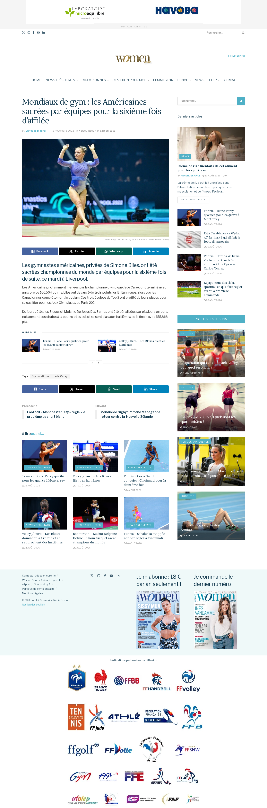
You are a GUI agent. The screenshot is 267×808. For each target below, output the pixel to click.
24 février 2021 (191, 481)
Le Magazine (236, 55)
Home (36, 80)
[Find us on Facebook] (33, 32)
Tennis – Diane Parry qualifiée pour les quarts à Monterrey (66, 343)
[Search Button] (242, 32)
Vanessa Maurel (36, 130)
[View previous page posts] (92, 363)
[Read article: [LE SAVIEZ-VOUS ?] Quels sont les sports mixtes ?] (211, 407)
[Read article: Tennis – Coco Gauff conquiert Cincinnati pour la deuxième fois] (146, 456)
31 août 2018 (189, 427)
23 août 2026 (83, 547)
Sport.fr (56, 580)
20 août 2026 (133, 543)
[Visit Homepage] (133, 55)
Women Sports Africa (35, 580)
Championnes (94, 80)
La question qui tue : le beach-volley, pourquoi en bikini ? (209, 365)
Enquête (187, 333)
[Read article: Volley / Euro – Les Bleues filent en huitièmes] (107, 345)
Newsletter (206, 80)
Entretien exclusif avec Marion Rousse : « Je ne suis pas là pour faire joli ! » (211, 473)
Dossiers (187, 496)
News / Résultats (60, 80)
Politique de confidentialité (38, 588)
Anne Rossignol (190, 175)
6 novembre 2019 (192, 373)
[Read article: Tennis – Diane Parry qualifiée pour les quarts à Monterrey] (31, 345)
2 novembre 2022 (63, 130)
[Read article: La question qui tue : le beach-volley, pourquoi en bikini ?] (211, 353)
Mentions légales (32, 593)
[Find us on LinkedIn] (43, 32)
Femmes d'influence (195, 441)
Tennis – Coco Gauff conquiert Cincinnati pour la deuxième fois (145, 480)
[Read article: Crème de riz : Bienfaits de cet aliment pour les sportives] (211, 144)
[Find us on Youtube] (38, 32)
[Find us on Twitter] (23, 32)
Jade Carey (60, 376)
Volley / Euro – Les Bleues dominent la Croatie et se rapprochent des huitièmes (42, 538)
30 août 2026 (212, 175)
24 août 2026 (129, 349)
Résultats (108, 130)
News (185, 156)
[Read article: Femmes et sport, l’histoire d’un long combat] (211, 516)
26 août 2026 (52, 349)
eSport (26, 584)
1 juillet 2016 (190, 535)
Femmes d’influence (170, 80)
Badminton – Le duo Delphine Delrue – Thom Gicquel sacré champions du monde (95, 538)
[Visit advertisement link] (133, 12)
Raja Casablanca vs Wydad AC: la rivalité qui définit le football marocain (222, 237)
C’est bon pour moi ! (129, 80)
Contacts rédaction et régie (39, 575)
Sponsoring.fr (42, 584)
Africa (229, 80)
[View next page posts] (99, 363)
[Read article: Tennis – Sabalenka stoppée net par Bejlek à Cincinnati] (146, 513)
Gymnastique (40, 376)
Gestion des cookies (33, 604)
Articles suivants (195, 199)
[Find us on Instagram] (29, 32)
